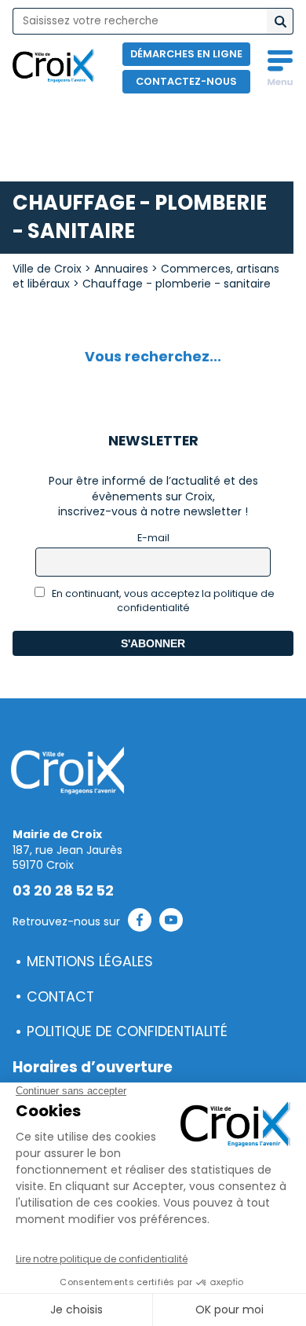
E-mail (153, 537)
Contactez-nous (186, 81)
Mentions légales (90, 961)
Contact (60, 996)
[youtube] (171, 922)
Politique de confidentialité (127, 1031)
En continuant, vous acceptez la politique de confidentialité (162, 600)
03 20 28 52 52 (63, 890)
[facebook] (139, 922)
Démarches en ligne (186, 53)
